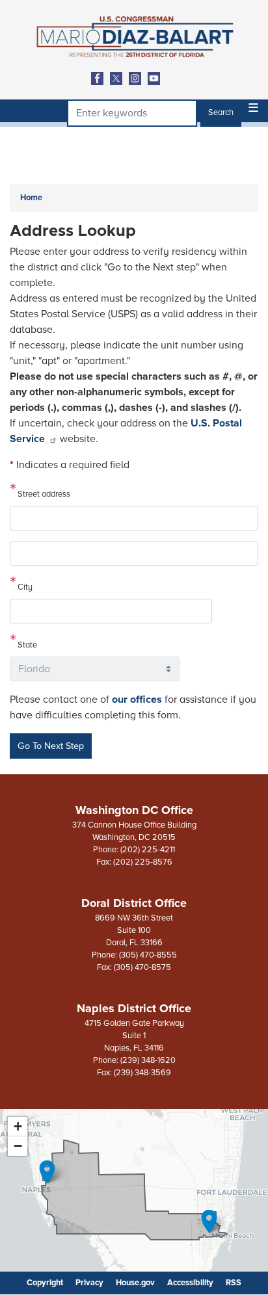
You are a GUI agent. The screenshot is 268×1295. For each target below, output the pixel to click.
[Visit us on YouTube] (157, 78)
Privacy (89, 1282)
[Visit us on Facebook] (100, 78)
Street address (44, 494)
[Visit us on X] (119, 78)
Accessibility (190, 1282)
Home (31, 197)
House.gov (135, 1282)
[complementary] (134, 1190)
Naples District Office (134, 1008)
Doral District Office (134, 903)
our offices (137, 699)
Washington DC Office (134, 810)
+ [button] (18, 1126)
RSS (233, 1282)
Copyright (45, 1282)
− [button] (18, 1146)
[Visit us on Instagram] (138, 78)
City (25, 587)
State (27, 645)
